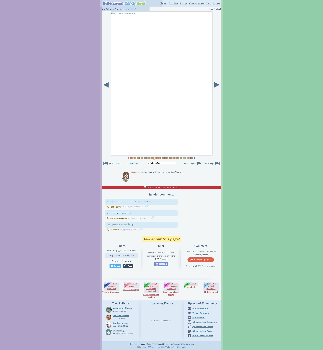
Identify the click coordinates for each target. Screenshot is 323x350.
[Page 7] (137, 158)
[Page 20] (155, 158)
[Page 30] (169, 158)
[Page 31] (170, 158)
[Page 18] (152, 158)
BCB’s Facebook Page (202, 335)
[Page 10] (141, 158)
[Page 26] (163, 158)
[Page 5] (134, 158)
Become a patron (202, 259)
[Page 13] (145, 158)
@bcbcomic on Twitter (203, 331)
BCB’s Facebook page (205, 266)
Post (129, 265)
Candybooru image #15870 (172, 289)
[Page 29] (167, 158)
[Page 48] (194, 158)
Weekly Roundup (200, 312)
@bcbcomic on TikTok (202, 326)
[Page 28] (166, 158)
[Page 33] (173, 158)
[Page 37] (178, 158)
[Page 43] (187, 158)
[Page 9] (139, 158)
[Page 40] (183, 158)
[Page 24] (160, 158)
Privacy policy (181, 347)
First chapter (115, 163)
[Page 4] (132, 158)
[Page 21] (156, 158)
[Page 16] (149, 158)
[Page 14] (146, 158)
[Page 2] (130, 158)
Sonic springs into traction (152, 290)
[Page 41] (184, 158)
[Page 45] (190, 158)
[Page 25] (162, 158)
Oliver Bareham (187, 343)
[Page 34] (174, 158)
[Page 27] (165, 158)
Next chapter (190, 163)
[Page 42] (185, 158)
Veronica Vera (171, 343)
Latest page (209, 163)
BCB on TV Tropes (132, 286)
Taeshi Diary (119, 330)
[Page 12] (144, 158)
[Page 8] (138, 158)
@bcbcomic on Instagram (204, 322)
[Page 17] (151, 158)
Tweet (117, 265)
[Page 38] (180, 158)
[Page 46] (191, 158)
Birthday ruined (212, 287)
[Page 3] (131, 158)
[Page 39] (181, 158)
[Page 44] (188, 158)
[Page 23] (159, 158)
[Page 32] (171, 158)
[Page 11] (142, 158)
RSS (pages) (141, 347)
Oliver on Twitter (121, 315)
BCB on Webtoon (200, 308)
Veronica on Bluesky (122, 307)
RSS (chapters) (154, 347)
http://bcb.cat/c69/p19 (121, 256)
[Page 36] (177, 158)
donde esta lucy (120, 322)
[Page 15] (148, 158)
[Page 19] (154, 158)
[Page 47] (192, 158)
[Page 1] (128, 158)
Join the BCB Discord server (161, 264)
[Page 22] (158, 158)
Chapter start (134, 163)
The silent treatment (111, 287)
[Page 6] (135, 158)
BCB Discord (198, 317)
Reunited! (194, 285)
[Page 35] (176, 158)
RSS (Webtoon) (167, 347)
